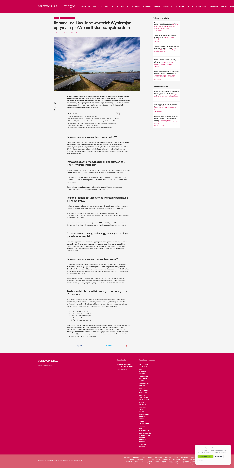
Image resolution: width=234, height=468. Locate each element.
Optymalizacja (64, 18)
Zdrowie (142, 442)
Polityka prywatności (125, 366)
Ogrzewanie (143, 366)
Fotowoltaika (144, 423)
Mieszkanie (143, 378)
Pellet (141, 412)
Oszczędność (144, 390)
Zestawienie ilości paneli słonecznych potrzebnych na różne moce (90, 127)
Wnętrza (142, 439)
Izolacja (142, 381)
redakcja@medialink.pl (75, 460)
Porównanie (143, 376)
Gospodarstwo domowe (144, 436)
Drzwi (141, 409)
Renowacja (143, 407)
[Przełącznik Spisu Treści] (117, 113)
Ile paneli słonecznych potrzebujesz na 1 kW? (83, 116)
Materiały (143, 385)
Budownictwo (144, 383)
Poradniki (143, 371)
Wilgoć (157, 461)
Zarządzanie (144, 414)
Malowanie (143, 404)
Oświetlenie (143, 397)
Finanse (142, 426)
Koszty (141, 428)
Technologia (144, 393)
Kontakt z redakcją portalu (45, 365)
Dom (140, 369)
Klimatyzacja (144, 430)
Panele (73, 18)
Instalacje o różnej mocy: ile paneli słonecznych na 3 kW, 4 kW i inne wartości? (94, 119)
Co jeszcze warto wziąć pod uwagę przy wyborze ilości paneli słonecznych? (93, 123)
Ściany (141, 419)
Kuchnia (142, 446)
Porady (141, 421)
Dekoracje (143, 444)
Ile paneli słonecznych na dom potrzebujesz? (83, 125)
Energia (56, 18)
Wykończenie (144, 400)
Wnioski (142, 416)
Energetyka (143, 364)
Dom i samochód (145, 433)
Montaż (142, 395)
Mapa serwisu (122, 369)
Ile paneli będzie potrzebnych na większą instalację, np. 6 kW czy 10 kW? (92, 121)
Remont (142, 402)
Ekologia (142, 374)
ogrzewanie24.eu (48, 6)
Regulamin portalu (124, 364)
